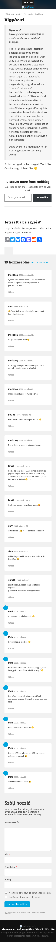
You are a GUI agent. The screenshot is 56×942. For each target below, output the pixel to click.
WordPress (33, 932)
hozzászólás (11, 823)
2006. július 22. (20, 612)
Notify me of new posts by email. (25, 897)
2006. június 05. (23, 580)
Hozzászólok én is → (41, 262)
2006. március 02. (26, 275)
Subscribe (42, 197)
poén (30, 14)
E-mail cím (10, 867)
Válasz (11, 292)
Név (7, 855)
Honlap (7, 880)
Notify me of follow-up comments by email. (30, 893)
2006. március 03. (21, 526)
